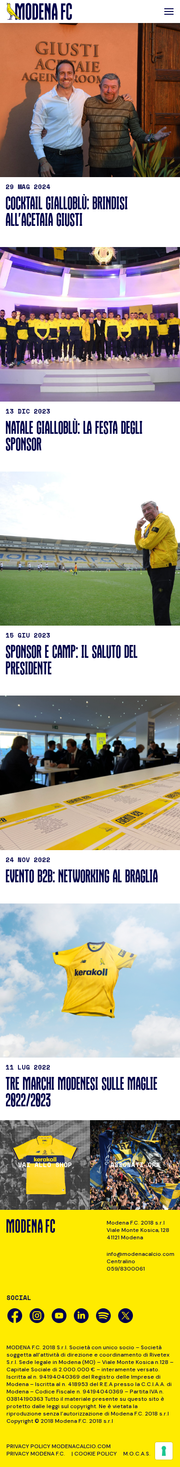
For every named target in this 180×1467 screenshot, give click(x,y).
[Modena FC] (39, 11)
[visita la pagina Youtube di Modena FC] (59, 1315)
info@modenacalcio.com (140, 1254)
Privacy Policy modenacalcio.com (58, 1446)
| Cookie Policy (94, 1453)
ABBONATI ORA (135, 1165)
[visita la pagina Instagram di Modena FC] (37, 1315)
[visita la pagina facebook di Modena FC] (14, 1315)
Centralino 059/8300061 (126, 1265)
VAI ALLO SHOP (45, 1165)
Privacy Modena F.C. (35, 1453)
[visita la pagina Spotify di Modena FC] (103, 1315)
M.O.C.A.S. (136, 1453)
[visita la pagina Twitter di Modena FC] (125, 1315)
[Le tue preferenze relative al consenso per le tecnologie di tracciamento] (164, 1451)
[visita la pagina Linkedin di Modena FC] (81, 1315)
